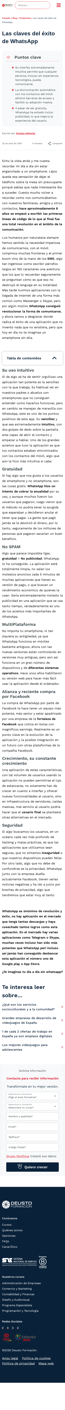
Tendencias (25, 18)
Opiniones (8, 1235)
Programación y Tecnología (20, 1310)
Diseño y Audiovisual (16, 1299)
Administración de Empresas (21, 1283)
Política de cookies (36, 1358)
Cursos (6, 1224)
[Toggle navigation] (59, 5)
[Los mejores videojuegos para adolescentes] (62, 1047)
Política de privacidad (18, 1363)
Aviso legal (10, 1358)
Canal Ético (9, 1246)
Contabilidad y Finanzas (18, 1294)
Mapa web (46, 1363)
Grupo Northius (17, 1156)
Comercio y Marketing (17, 1288)
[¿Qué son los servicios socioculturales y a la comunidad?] (62, 1006)
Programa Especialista (17, 1305)
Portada (6, 18)
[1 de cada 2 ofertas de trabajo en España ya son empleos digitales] (62, 1033)
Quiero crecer (35, 1167)
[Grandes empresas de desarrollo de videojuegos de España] (62, 1020)
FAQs (5, 1241)
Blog (14, 18)
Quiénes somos (12, 1230)
